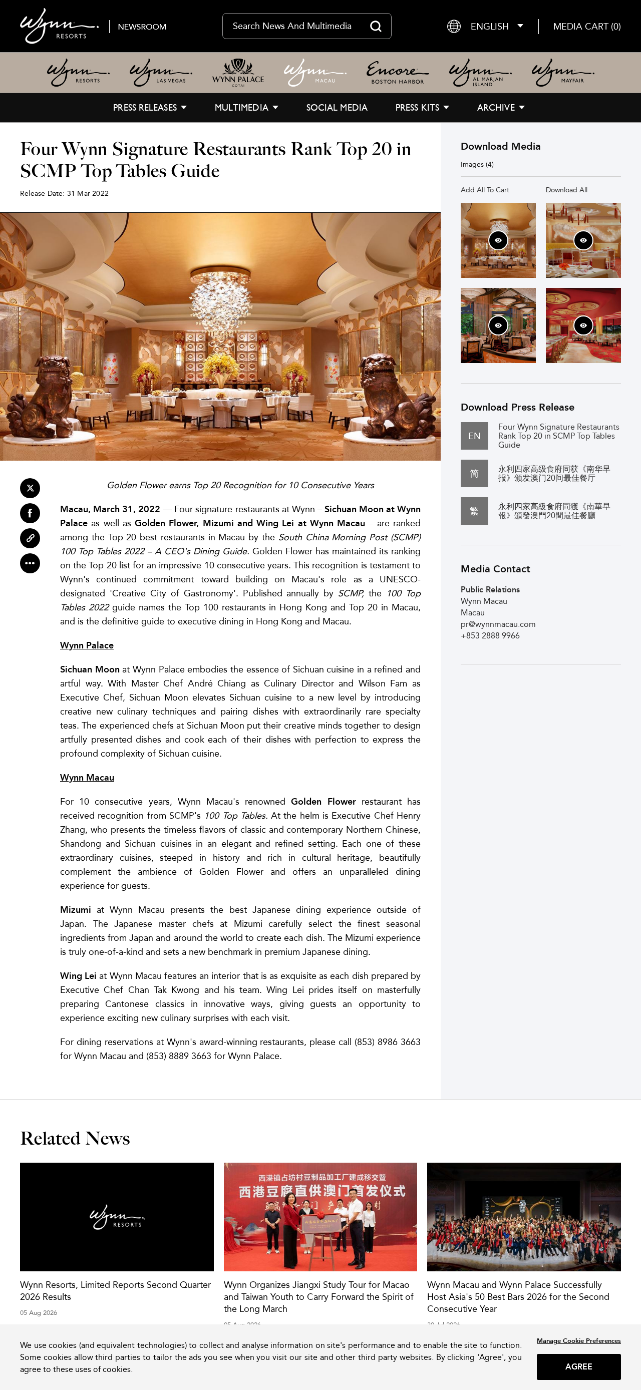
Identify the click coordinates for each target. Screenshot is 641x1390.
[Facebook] (30, 513)
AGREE (579, 1366)
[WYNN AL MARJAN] (480, 73)
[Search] (376, 26)
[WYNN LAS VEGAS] (161, 73)
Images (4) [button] (477, 164)
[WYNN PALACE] (238, 73)
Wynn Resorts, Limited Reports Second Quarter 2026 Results (115, 1290)
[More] (30, 563)
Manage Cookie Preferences (579, 1340)
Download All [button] (566, 189)
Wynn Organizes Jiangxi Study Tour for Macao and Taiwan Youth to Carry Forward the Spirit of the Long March (319, 1296)
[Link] (30, 538)
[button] (587, 26)
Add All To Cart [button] (485, 189)
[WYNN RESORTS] (78, 73)
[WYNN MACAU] (315, 73)
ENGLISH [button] (490, 26)
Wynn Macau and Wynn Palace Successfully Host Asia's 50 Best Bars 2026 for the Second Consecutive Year (518, 1296)
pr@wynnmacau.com (498, 624)
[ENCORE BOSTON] (398, 72)
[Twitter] (30, 488)
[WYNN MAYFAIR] (563, 73)
